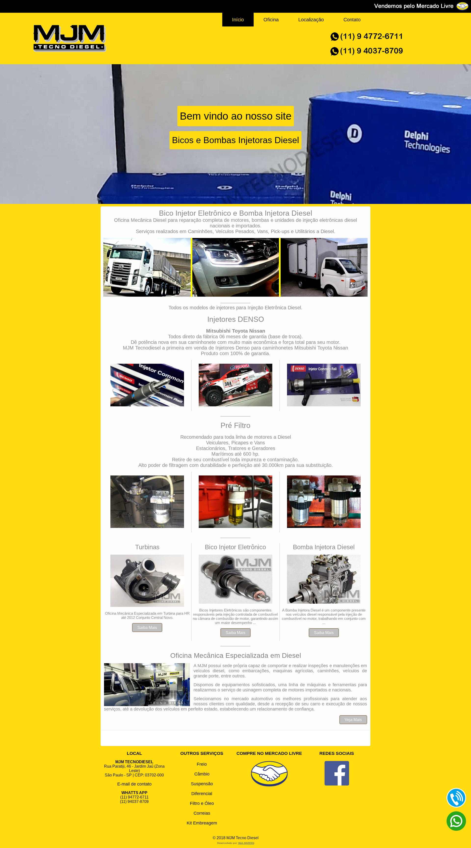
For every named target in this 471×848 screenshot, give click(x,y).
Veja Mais (353, 720)
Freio (202, 764)
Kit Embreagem (202, 823)
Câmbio (201, 774)
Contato (352, 19)
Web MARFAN (246, 843)
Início (238, 19)
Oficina (271, 19)
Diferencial (201, 793)
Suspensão (202, 783)
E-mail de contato (134, 784)
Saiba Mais (147, 627)
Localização (311, 19)
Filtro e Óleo (202, 803)
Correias (202, 813)
